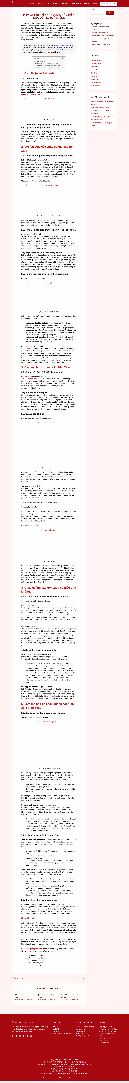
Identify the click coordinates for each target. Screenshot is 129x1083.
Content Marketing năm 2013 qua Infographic (102, 35)
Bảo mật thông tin (48, 1073)
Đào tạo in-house (81, 1029)
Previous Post (17, 978)
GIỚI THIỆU (75, 3)
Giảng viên (56, 1031)
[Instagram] (20, 1036)
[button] (45, 3)
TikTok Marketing (96, 82)
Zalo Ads (24, 83)
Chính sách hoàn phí (63, 1073)
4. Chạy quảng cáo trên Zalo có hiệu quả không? (46, 65)
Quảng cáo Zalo (27, 348)
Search (93, 10)
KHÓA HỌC (40, 3)
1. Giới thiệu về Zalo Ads (40, 61)
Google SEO (94, 76)
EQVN (50, 52)
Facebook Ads (95, 70)
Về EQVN (56, 1029)
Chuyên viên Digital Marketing (85, 1027)
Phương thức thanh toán (80, 1073)
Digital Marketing (96, 63)
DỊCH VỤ (65, 3)
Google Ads (94, 73)
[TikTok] (27, 1036)
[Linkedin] (23, 1036)
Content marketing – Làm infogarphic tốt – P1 (102, 44)
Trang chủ (56, 1027)
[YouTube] (31, 1036)
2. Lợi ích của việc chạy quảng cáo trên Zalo (45, 63)
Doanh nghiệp (95, 67)
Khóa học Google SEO (82, 1036)
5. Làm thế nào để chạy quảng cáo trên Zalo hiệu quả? (48, 68)
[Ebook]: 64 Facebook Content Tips (100, 32)
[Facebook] (12, 1036)
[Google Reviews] (16, 1036)
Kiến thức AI (94, 79)
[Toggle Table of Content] (62, 58)
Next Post (81, 978)
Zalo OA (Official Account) (31, 94)
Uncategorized (95, 85)
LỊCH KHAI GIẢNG (53, 3)
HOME (32, 3)
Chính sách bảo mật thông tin (62, 1033)
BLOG (85, 3)
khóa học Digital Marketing (62, 45)
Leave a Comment (19, 999)
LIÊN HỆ (94, 3)
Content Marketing (96, 60)
